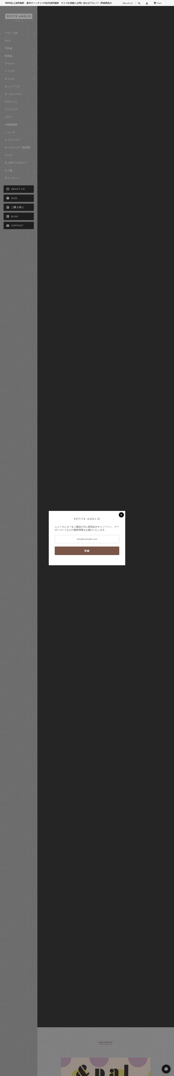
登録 (87, 550)
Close (121, 514)
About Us (128, 3)
